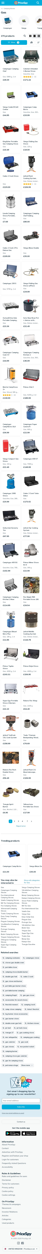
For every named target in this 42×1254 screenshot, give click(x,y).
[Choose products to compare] (31, 42)
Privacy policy (8, 1187)
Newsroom (6, 1208)
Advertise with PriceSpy (12, 1152)
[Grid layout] (30, 36)
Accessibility (7, 1167)
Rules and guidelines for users (14, 1176)
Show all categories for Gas (32, 881)
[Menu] (3, 3)
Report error (21, 826)
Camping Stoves (9, 8)
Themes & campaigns (11, 1204)
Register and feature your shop (15, 1156)
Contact (5, 1148)
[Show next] (31, 821)
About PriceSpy (8, 1144)
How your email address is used (13, 1113)
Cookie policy (7, 1191)
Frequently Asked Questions (14, 1163)
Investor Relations (10, 1212)
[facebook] (22, 1243)
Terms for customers (10, 1184)
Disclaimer (6, 1180)
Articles (5, 1215)
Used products (8, 1223)
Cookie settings (8, 1195)
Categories (6, 1219)
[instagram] (18, 1243)
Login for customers (10, 1159)
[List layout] (34, 36)
